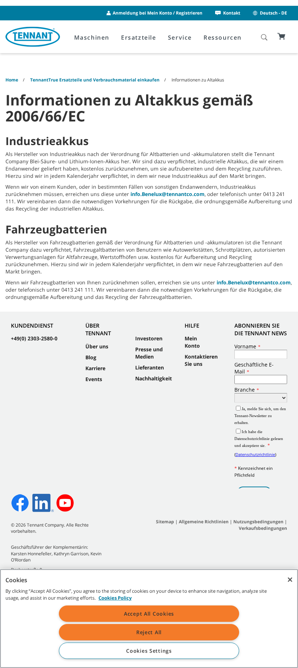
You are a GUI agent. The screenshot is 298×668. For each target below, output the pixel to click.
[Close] (290, 580)
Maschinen (91, 37)
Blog (90, 357)
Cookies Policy (115, 598)
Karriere (95, 368)
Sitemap (165, 522)
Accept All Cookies (149, 613)
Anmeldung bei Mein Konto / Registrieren (157, 13)
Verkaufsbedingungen (263, 528)
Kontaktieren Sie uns (201, 360)
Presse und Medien (149, 353)
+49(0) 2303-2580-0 (34, 338)
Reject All (149, 632)
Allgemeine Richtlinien (204, 522)
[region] (149, 618)
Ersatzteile (138, 37)
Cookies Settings (149, 650)
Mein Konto (192, 342)
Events (93, 379)
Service (180, 37)
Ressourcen (223, 37)
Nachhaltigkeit (153, 378)
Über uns (96, 346)
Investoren (148, 338)
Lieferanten (149, 367)
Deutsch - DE (273, 13)
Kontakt (231, 13)
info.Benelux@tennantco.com (167, 194)
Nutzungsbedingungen (259, 522)
